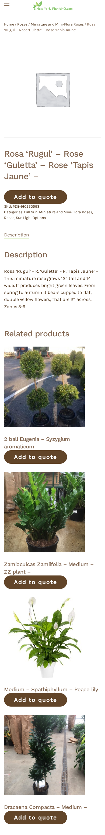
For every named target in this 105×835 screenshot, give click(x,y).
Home (9, 24)
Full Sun (30, 212)
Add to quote (35, 196)
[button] (6, 5)
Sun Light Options (31, 217)
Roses (22, 24)
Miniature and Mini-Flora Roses (57, 24)
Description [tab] (16, 234)
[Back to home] (52, 5)
